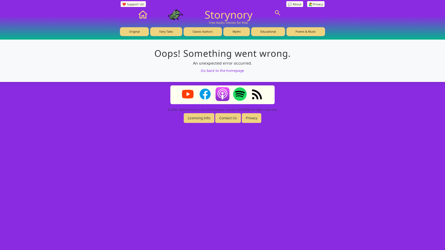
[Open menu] (303, 12)
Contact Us (228, 118)
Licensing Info (199, 118)
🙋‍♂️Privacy (316, 4)
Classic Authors (203, 32)
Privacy (251, 118)
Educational (268, 32)
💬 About (295, 4)
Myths (237, 32)
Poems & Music (306, 32)
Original (134, 32)
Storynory (229, 14)
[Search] (277, 12)
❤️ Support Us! (133, 4)
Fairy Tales (166, 32)
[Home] (143, 14)
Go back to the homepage (222, 70)
